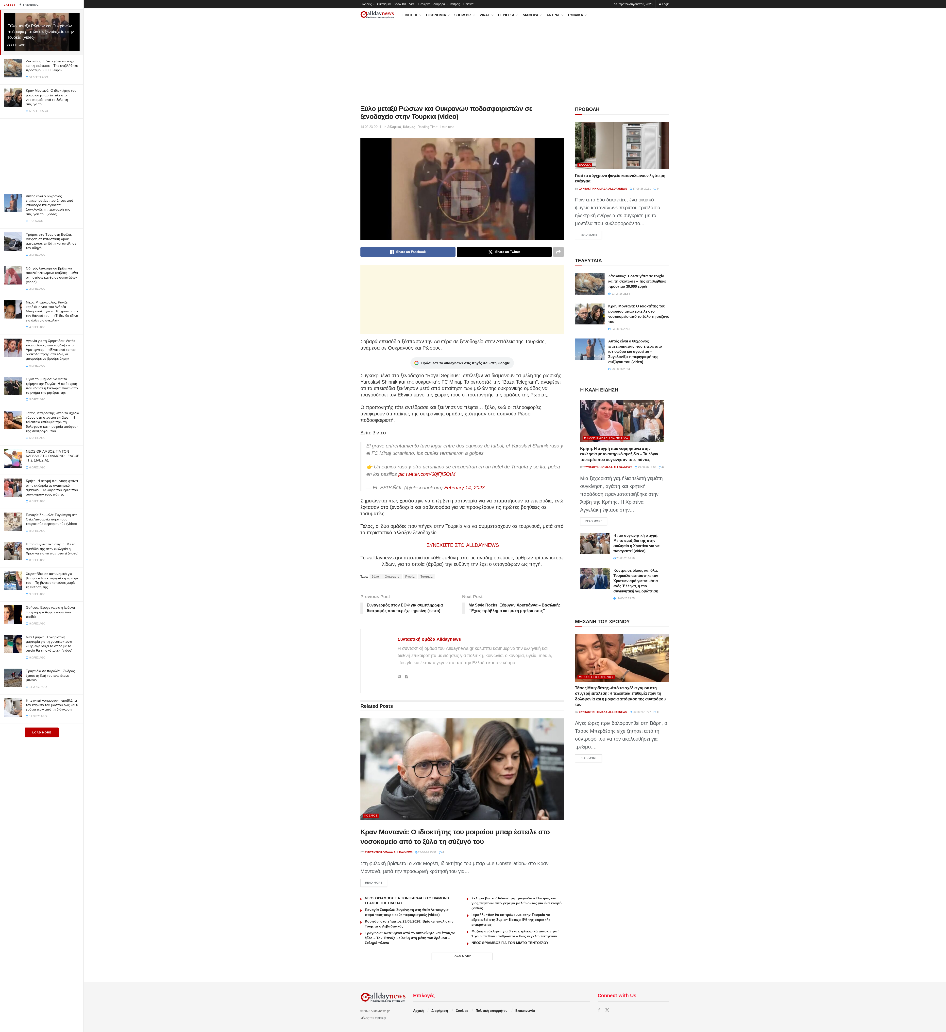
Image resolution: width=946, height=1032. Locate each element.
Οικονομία (384, 4)
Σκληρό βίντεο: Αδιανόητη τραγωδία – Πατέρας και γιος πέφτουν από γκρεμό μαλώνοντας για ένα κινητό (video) (517, 903)
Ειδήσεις (366, 4)
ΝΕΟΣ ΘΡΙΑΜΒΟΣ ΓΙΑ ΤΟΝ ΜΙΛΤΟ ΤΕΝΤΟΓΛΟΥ (510, 943)
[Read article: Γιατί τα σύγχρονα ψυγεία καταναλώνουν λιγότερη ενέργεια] (622, 145)
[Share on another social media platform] (558, 252)
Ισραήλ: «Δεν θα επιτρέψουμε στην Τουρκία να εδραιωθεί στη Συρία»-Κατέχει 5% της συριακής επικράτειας (511, 919)
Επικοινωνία (525, 1011)
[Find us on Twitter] (607, 1010)
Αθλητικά (394, 127)
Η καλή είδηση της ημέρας (606, 437)
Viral (412, 4)
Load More (41, 732)
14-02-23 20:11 (370, 127)
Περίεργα (424, 4)
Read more (376, 882)
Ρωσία (410, 576)
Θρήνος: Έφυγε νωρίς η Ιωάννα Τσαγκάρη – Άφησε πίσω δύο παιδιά (50, 611)
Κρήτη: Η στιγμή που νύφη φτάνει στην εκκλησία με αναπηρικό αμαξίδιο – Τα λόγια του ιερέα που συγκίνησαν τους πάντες (619, 454)
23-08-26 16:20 (625, 558)
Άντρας (455, 4)
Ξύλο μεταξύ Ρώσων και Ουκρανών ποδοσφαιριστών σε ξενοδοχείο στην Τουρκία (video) (40, 32)
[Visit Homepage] (377, 14)
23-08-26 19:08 (646, 467)
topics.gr (380, 1018)
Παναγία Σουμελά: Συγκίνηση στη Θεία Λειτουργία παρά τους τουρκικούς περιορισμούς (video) (52, 519)
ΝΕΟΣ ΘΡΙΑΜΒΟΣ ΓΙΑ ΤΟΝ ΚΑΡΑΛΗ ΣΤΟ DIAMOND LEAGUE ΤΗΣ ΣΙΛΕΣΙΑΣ (52, 455)
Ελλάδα (585, 164)
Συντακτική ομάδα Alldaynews (429, 639)
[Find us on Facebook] (599, 1010)
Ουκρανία (392, 576)
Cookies (462, 1011)
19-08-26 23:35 (625, 598)
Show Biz (400, 4)
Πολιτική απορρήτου (491, 1011)
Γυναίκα (468, 4)
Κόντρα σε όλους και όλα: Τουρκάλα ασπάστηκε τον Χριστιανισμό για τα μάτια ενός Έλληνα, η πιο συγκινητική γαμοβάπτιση (635, 580)
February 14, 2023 (464, 487)
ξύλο (375, 576)
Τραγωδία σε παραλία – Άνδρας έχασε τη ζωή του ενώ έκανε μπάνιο (50, 675)
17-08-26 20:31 (641, 188)
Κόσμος (409, 127)
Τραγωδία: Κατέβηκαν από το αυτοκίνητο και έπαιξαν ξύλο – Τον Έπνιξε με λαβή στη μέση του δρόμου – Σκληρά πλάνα (410, 938)
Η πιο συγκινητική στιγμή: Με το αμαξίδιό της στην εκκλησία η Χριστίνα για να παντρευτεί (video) (52, 548)
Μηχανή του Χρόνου (596, 677)
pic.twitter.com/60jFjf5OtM (427, 474)
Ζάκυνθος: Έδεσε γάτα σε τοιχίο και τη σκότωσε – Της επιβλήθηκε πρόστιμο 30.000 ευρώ (52, 65)
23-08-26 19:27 (641, 712)
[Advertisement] (42, 153)
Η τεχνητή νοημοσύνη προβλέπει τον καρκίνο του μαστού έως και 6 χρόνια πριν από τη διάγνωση (52, 704)
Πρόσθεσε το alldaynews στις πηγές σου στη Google (465, 363)
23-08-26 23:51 (426, 852)
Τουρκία (427, 576)
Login (665, 4)
